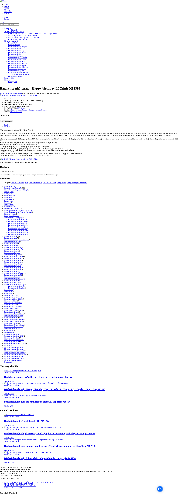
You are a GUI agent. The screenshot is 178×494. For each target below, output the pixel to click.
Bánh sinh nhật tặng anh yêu (17, 46)
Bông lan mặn (61, 183)
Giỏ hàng (7, 10)
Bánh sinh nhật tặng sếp (16, 71)
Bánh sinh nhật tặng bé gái (17, 56)
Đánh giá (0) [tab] (8, 126)
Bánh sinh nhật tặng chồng (17, 52)
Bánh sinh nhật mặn (35, 183)
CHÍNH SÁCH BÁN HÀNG (14, 32)
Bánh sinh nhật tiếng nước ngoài (18, 72)
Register (6, 19)
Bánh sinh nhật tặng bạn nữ (17, 59)
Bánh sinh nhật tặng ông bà (17, 69)
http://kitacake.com (16, 112)
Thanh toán (8, 12)
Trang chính (8, 28)
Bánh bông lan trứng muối (13, 93)
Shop (6, 4)
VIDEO (6, 8)
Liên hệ (6, 13)
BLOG (6, 6)
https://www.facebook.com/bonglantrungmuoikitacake (29, 110)
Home (2, 93)
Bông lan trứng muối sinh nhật (77, 183)
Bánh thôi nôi (12, 43)
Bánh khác (7, 80)
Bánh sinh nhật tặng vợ (15, 54)
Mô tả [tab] (6, 125)
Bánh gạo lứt (12, 82)
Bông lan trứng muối (11, 41)
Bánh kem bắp (9, 78)
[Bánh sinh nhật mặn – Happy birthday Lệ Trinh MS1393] (19, 95)
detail (6, 372)
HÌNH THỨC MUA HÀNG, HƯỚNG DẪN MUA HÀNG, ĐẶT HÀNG (32, 34)
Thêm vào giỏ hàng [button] (14, 372)
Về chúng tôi (12, 30)
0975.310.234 (21, 108)
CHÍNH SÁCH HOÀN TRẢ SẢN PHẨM (22, 35)
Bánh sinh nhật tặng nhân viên (18, 67)
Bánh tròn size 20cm (49, 183)
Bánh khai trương (14, 45)
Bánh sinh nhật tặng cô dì (16, 61)
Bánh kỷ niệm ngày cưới (16, 76)
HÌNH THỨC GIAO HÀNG (18, 39)
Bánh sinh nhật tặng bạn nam (17, 58)
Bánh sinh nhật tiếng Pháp (20, 74)
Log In (6, 17)
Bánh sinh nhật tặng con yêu (17, 63)
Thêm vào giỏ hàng (6, 121)
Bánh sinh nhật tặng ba (15, 48)
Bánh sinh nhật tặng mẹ (16, 50)
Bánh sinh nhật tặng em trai (17, 65)
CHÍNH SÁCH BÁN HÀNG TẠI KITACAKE (24, 37)
